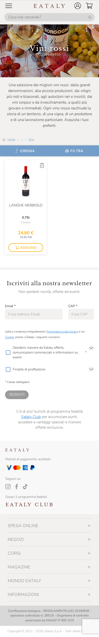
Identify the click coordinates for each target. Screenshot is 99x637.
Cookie (9, 337)
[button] (77, 5)
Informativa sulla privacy (62, 331)
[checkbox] (8, 352)
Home (11, 139)
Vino (31, 139)
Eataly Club (31, 416)
